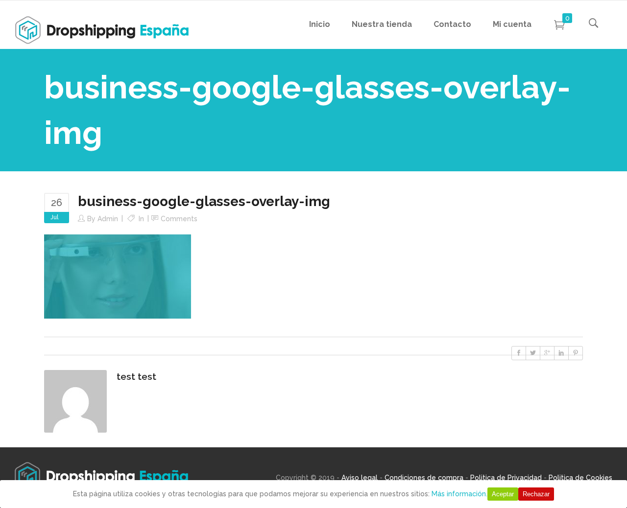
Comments (179, 219)
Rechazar (536, 494)
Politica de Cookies (580, 478)
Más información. (459, 494)
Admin (107, 219)
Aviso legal (359, 478)
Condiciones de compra (424, 478)
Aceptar (503, 494)
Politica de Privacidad (506, 478)
